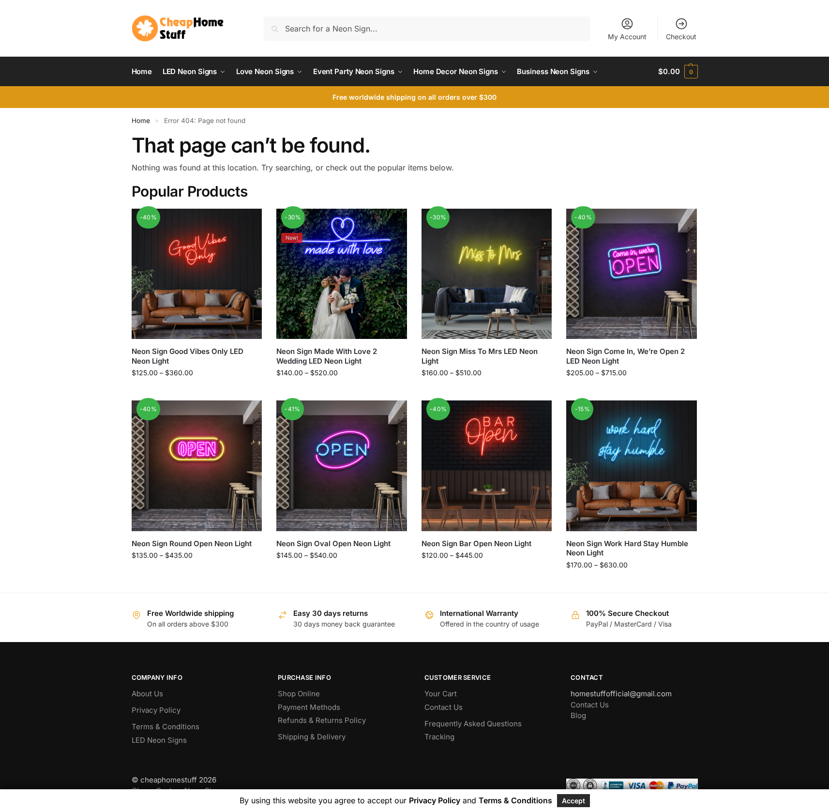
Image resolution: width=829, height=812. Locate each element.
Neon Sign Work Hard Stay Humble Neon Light (627, 548)
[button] (677, 71)
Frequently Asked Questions (473, 723)
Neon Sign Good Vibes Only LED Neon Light (187, 356)
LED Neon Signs (159, 740)
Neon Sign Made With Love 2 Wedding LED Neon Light (326, 356)
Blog (578, 715)
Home (141, 120)
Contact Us (443, 707)
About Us (147, 693)
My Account (627, 36)
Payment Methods (309, 707)
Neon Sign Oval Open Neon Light (333, 543)
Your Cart (440, 693)
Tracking (439, 736)
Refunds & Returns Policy (322, 720)
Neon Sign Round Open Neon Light (192, 543)
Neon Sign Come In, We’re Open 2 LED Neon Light (625, 356)
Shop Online (299, 693)
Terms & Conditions (165, 726)
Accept (573, 801)
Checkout (681, 36)
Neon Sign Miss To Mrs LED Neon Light (480, 356)
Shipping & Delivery (312, 736)
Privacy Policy (156, 710)
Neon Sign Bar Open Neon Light (476, 543)
